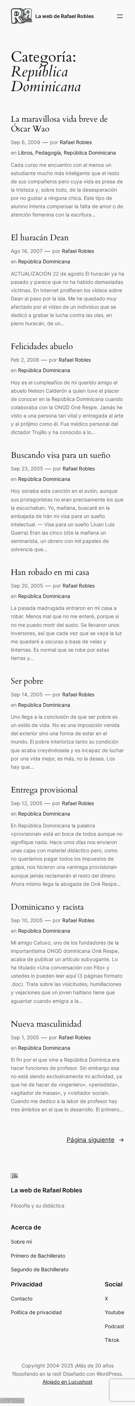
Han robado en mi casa (50, 572)
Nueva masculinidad (46, 1024)
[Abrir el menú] (120, 16)
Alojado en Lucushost (67, 1382)
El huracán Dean (40, 238)
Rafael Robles (76, 142)
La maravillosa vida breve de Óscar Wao (59, 124)
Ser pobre (27, 681)
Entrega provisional (44, 790)
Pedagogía (48, 152)
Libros (25, 152)
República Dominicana (90, 152)
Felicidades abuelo (42, 347)
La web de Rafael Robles (64, 16)
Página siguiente (95, 1139)
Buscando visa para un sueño (60, 455)
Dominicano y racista (47, 907)
